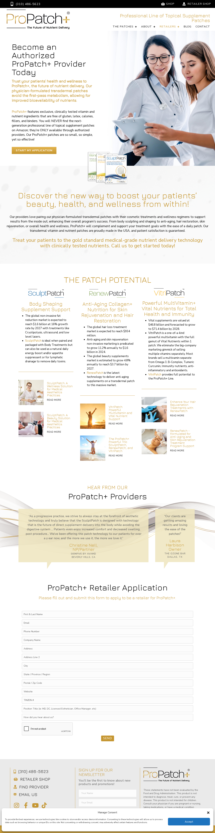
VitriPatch (154, 374)
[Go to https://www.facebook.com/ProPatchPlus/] (26, 805)
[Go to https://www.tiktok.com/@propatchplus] (44, 805)
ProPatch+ (19, 112)
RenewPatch (95, 373)
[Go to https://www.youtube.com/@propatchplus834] (35, 805)
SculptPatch (33, 341)
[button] (208, 812)
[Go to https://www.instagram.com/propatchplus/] (16, 805)
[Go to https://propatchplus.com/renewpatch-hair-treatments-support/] (169, 409)
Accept (189, 821)
